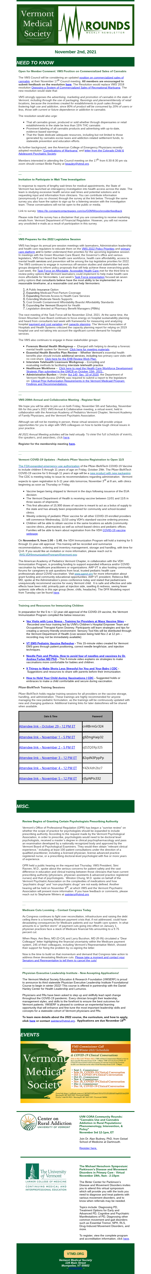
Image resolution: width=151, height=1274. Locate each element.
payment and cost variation (46, 324)
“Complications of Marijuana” (60, 150)
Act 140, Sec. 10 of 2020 (83, 374)
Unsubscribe (75, 1268)
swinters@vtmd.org (77, 894)
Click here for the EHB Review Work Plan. (71, 358)
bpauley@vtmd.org (77, 163)
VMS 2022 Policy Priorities (98, 248)
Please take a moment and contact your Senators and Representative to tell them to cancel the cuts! (73, 959)
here (69, 84)
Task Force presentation (90, 277)
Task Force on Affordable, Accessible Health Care (68, 270)
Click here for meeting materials (89, 349)
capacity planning (79, 324)
